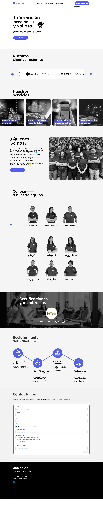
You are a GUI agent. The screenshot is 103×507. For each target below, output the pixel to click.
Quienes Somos (49, 3)
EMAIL (16, 418)
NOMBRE (17, 406)
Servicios (39, 3)
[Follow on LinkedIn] (14, 482)
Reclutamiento (59, 3)
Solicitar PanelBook (82, 3)
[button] (12, 74)
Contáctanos (20, 37)
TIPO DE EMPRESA (19, 435)
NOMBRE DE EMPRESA (20, 429)
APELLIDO (17, 412)
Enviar (85, 452)
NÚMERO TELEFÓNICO (20, 424)
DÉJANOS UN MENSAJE (20, 445)
